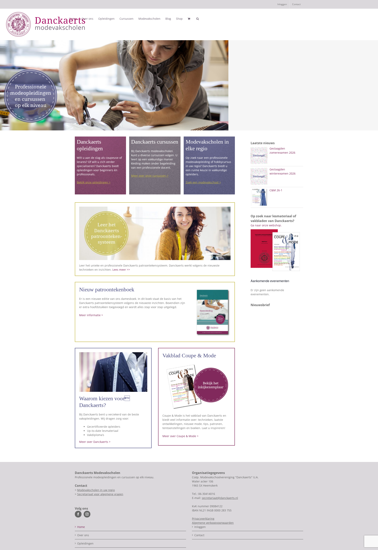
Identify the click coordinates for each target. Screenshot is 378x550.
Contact (199, 535)
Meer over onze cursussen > (149, 175)
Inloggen (200, 527)
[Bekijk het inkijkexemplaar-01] (196, 364)
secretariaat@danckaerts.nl (220, 498)
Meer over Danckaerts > (94, 442)
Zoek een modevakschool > (203, 182)
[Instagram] (87, 514)
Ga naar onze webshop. (266, 225)
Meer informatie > (91, 315)
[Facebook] (78, 514)
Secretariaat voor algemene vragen (100, 494)
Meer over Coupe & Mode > (180, 436)
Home (81, 527)
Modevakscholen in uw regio (96, 490)
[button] (197, 19)
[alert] (277, 292)
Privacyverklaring (203, 518)
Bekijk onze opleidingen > (93, 182)
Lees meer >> (121, 269)
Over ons (83, 535)
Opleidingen (85, 543)
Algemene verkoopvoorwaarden (213, 523)
